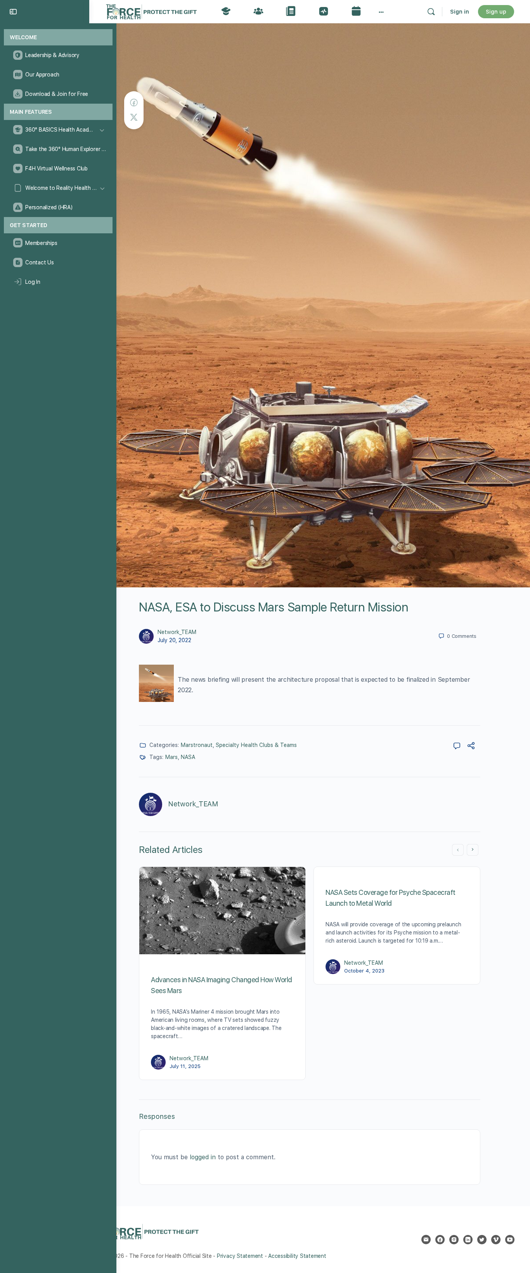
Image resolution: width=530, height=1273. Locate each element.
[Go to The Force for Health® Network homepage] (151, 10)
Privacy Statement (240, 1256)
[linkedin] (468, 1239)
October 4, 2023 (364, 971)
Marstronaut (197, 745)
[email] (426, 1239)
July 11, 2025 (185, 1066)
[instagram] (454, 1239)
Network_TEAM (177, 632)
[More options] (381, 11)
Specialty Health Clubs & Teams (256, 745)
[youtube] (509, 1239)
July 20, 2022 (174, 640)
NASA (188, 757)
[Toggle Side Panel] (13, 11)
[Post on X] (134, 117)
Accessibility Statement (297, 1256)
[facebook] (440, 1239)
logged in (203, 1157)
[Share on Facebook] (134, 102)
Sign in (459, 12)
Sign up (496, 12)
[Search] (431, 11)
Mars (171, 757)
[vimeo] (496, 1239)
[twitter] (482, 1239)
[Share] (471, 746)
